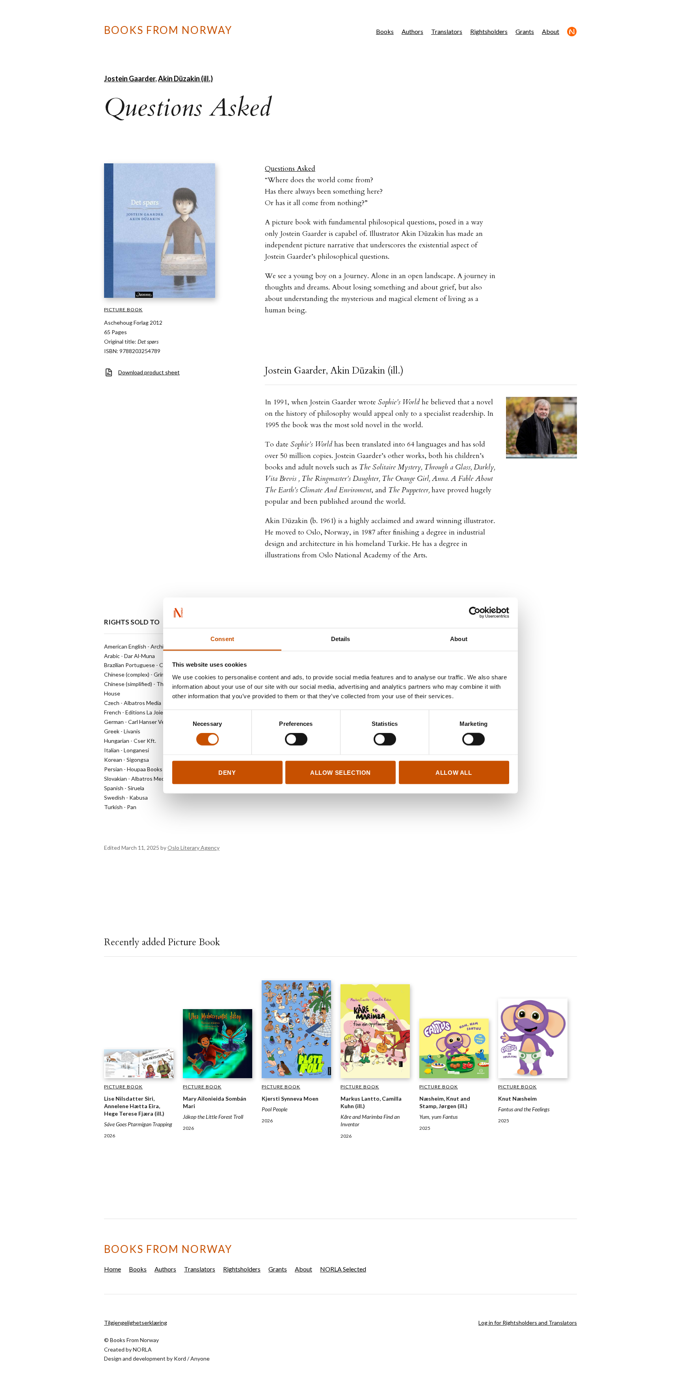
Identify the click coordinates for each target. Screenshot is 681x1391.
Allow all (453, 772)
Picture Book (123, 309)
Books (385, 31)
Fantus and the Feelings (523, 1109)
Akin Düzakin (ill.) (185, 78)
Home (112, 1269)
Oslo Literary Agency (193, 847)
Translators (446, 31)
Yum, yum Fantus (438, 1116)
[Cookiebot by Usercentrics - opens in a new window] (474, 613)
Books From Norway (168, 30)
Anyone (200, 1358)
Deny (227, 772)
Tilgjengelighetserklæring (135, 1322)
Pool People (274, 1109)
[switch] (296, 739)
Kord (180, 1358)
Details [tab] (340, 638)
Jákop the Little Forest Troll (213, 1116)
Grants (524, 31)
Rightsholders (489, 31)
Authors (412, 31)
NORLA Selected (572, 31)
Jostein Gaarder (129, 78)
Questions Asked (290, 169)
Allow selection (340, 772)
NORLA (142, 1349)
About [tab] (458, 638)
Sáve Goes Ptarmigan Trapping (138, 1124)
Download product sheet (149, 372)
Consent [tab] (222, 638)
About (550, 31)
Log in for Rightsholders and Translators (527, 1322)
